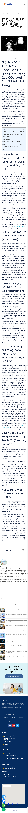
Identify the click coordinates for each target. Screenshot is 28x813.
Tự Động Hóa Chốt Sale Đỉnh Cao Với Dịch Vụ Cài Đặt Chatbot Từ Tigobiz (17, 641)
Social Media (13, 13)
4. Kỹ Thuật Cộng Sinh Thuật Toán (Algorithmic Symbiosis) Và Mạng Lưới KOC (13, 142)
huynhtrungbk (18, 56)
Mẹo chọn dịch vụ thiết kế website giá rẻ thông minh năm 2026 (16, 615)
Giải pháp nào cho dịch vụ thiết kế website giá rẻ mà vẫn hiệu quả (16, 621)
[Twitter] (17, 725)
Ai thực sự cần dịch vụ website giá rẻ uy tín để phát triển (16, 610)
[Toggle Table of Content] (23, 129)
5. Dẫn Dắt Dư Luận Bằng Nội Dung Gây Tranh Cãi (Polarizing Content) (12, 145)
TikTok (19, 13)
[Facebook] (10, 725)
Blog (8, 13)
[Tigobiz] (7, 3)
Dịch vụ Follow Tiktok (19, 226)
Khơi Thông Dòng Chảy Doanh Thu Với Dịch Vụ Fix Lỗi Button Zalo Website (16, 646)
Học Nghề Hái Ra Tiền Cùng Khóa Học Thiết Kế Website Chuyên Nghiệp (15, 657)
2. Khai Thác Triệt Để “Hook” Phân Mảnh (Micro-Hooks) (12, 135)
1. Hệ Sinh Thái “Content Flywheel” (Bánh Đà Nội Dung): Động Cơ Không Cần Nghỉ (13, 132)
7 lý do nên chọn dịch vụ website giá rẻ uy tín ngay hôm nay (16, 626)
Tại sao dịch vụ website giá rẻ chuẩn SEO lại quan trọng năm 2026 (16, 635)
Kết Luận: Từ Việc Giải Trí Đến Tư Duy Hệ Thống (12, 149)
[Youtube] (13, 725)
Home (4, 13)
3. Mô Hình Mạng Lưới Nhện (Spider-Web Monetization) (12, 138)
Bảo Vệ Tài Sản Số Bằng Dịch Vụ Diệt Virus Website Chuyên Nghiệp (16, 652)
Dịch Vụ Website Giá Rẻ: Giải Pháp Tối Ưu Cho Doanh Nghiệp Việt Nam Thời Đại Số (13, 631)
